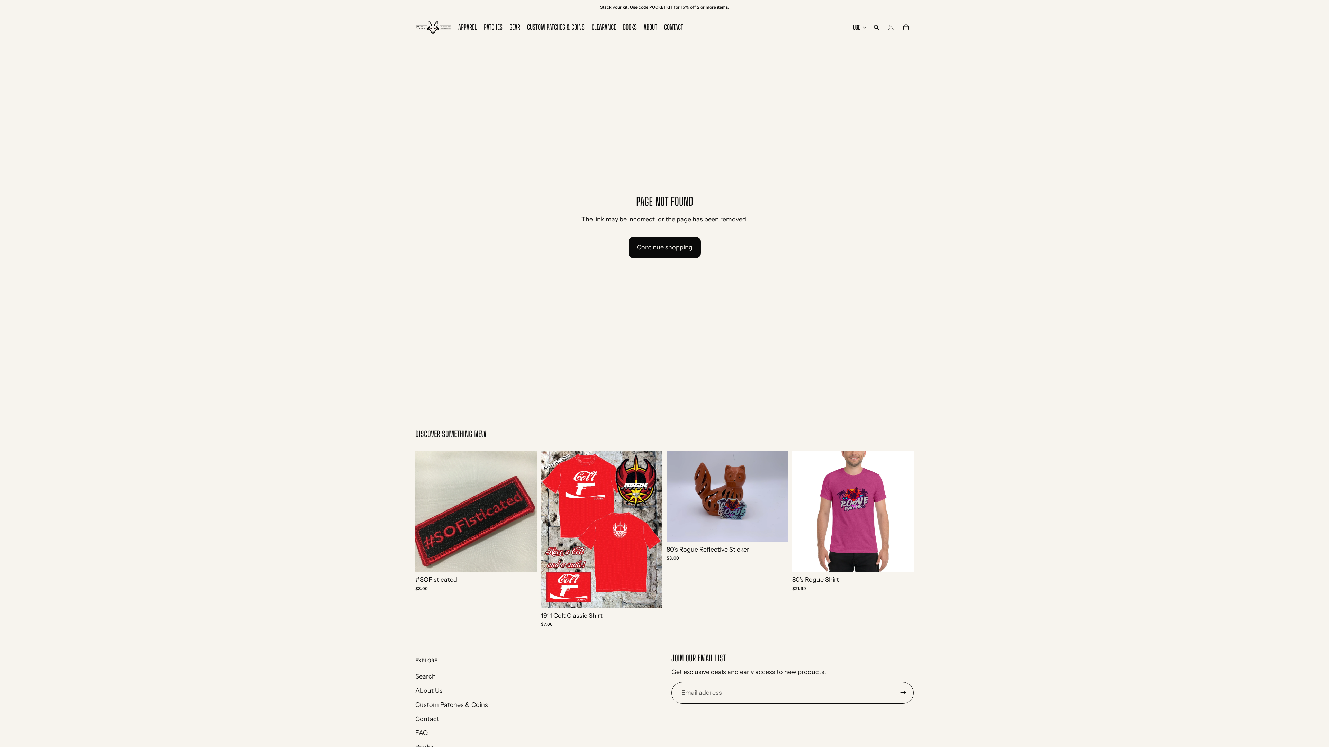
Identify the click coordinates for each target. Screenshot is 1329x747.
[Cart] (906, 27)
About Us (429, 690)
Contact (427, 718)
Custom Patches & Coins (451, 705)
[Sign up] (903, 692)
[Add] (526, 561)
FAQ (421, 733)
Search (425, 676)
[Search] (876, 27)
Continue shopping (665, 247)
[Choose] (651, 597)
